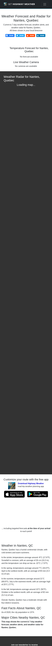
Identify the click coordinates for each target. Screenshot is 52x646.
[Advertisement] (26, 512)
